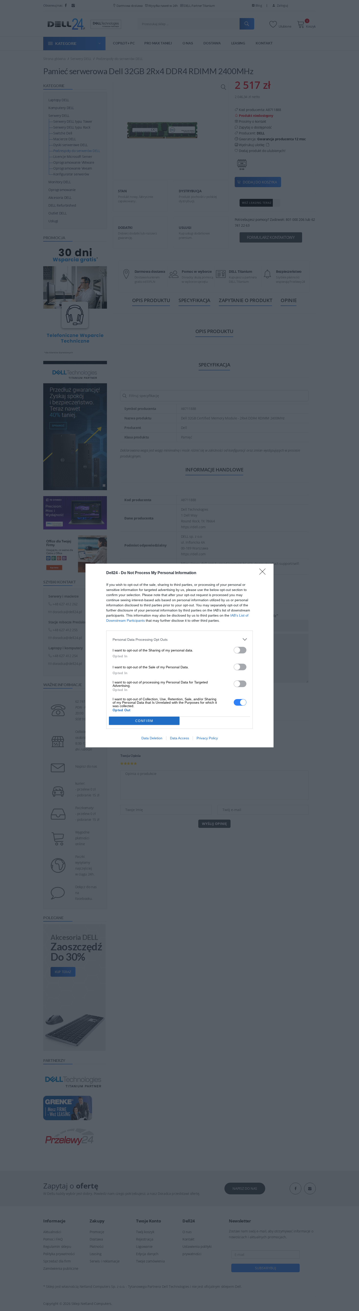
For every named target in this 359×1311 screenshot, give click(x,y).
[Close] (264, 573)
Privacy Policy (207, 738)
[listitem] (179, 639)
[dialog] (179, 655)
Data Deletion (151, 738)
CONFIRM (144, 721)
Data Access (179, 738)
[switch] (240, 650)
